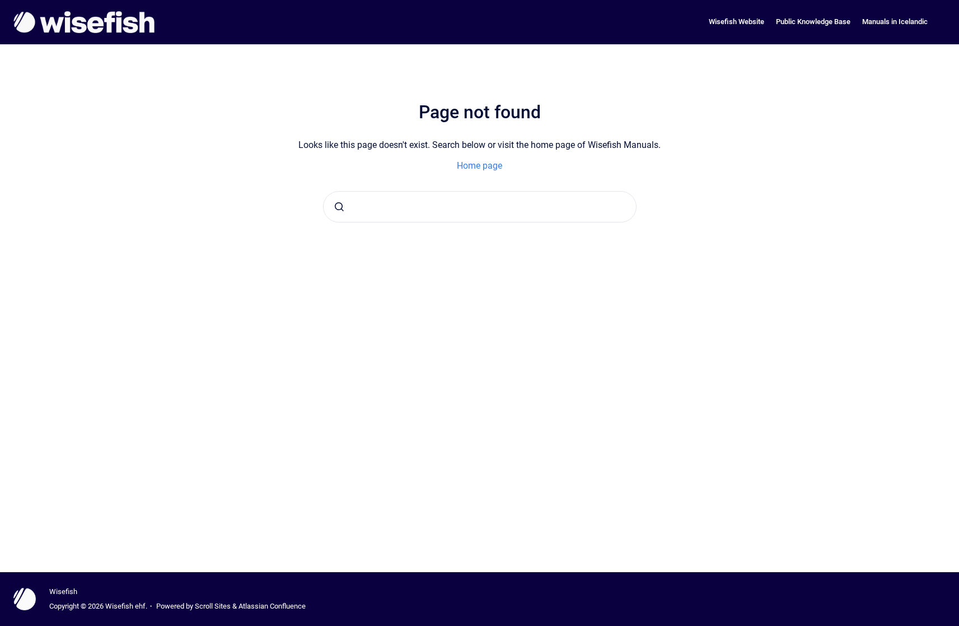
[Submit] (339, 207)
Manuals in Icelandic (895, 21)
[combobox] (480, 207)
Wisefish (63, 591)
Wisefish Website (736, 21)
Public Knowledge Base (813, 21)
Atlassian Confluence (272, 606)
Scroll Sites (213, 606)
